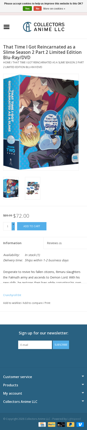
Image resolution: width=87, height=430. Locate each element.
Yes (27, 8)
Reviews (54, 243)
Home (7, 62)
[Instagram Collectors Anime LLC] (51, 357)
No (37, 8)
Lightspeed (74, 419)
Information (12, 243)
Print (47, 303)
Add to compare (33, 303)
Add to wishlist (12, 303)
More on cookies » (54, 8)
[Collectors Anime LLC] (50, 27)
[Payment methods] (41, 424)
